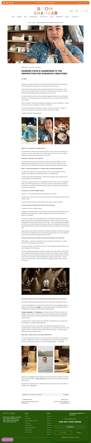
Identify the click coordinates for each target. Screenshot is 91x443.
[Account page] (84, 11)
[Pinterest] (12, 2)
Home (29, 22)
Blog (34, 22)
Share (25, 78)
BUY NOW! (33, 385)
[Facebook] (6, 2)
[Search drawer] (81, 11)
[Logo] (45, 11)
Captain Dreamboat (40, 378)
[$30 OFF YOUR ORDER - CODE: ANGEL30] (45, 3)
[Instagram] (3, 2)
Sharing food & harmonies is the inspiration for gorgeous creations (50, 22)
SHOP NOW (63, 432)
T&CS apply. (63, 437)
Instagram (32, 376)
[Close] (87, 417)
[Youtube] (9, 2)
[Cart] (87, 11)
